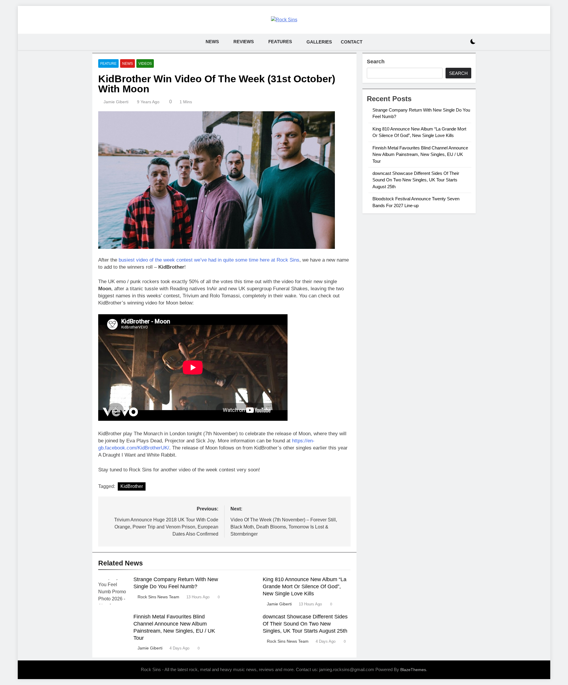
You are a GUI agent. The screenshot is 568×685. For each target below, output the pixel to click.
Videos (145, 64)
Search (376, 62)
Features (280, 41)
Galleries (319, 41)
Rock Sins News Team (158, 596)
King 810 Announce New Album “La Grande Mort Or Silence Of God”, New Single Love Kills (304, 586)
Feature (108, 64)
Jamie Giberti (116, 101)
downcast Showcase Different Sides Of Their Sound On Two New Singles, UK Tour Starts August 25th (305, 624)
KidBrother (131, 486)
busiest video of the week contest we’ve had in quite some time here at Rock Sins (209, 260)
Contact (351, 41)
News (212, 41)
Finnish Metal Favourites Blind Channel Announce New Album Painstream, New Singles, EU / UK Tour (420, 154)
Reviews (243, 41)
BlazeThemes (413, 669)
